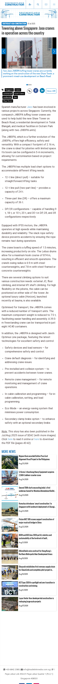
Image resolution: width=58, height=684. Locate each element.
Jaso (15, 97)
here (10, 439)
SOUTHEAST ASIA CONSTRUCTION (14, 24)
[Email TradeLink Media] (46, 4)
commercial (7, 93)
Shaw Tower (7, 101)
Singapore (9, 90)
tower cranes (19, 93)
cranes (17, 90)
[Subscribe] (30, 4)
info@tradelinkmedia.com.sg (36, 669)
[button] (38, 4)
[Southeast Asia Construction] (19, 4)
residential (7, 97)
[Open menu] (54, 4)
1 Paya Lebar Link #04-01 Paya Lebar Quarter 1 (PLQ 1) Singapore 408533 (30, 674)
